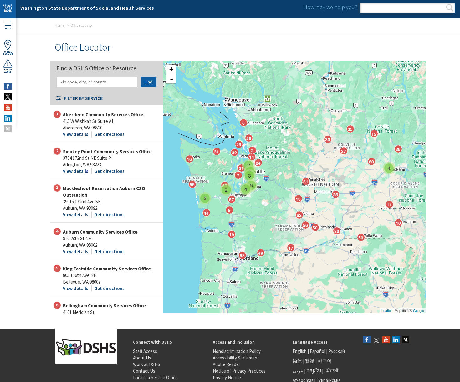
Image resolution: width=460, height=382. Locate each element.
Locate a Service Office (155, 377)
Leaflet (386, 310)
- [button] (171, 78)
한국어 (325, 361)
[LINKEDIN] (8, 118)
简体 (297, 361)
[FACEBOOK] (8, 86)
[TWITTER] (8, 97)
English (300, 351)
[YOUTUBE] (8, 107)
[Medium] (405, 340)
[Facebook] (366, 340)
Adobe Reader (226, 364)
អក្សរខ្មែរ (313, 371)
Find (148, 82)
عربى (298, 371)
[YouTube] (386, 340)
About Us (142, 358)
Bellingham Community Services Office (104, 306)
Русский (336, 351)
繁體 (310, 361)
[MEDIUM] (8, 128)
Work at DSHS (146, 364)
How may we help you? (330, 7)
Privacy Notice (227, 377)
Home (59, 25)
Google (418, 310)
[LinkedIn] (395, 340)
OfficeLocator (8, 52)
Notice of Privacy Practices (239, 371)
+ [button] (171, 69)
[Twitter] (376, 340)
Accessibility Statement (236, 358)
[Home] (8, 9)
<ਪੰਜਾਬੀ (331, 371)
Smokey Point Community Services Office (107, 151)
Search (449, 8)
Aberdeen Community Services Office (103, 115)
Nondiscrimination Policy (237, 351)
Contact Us (144, 371)
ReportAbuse (8, 70)
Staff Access (145, 351)
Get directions (109, 134)
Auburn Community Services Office (100, 232)
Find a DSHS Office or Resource (96, 67)
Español (317, 351)
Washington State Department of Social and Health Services (87, 8)
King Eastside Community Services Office (107, 269)
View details (75, 134)
